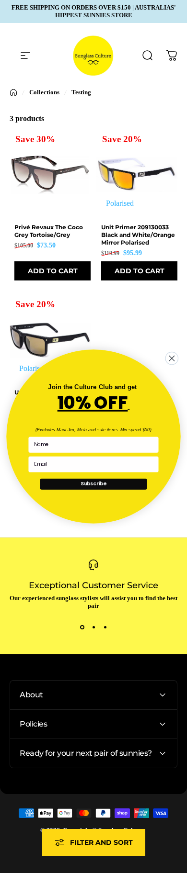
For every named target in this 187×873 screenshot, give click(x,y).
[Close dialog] (171, 358)
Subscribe (93, 483)
